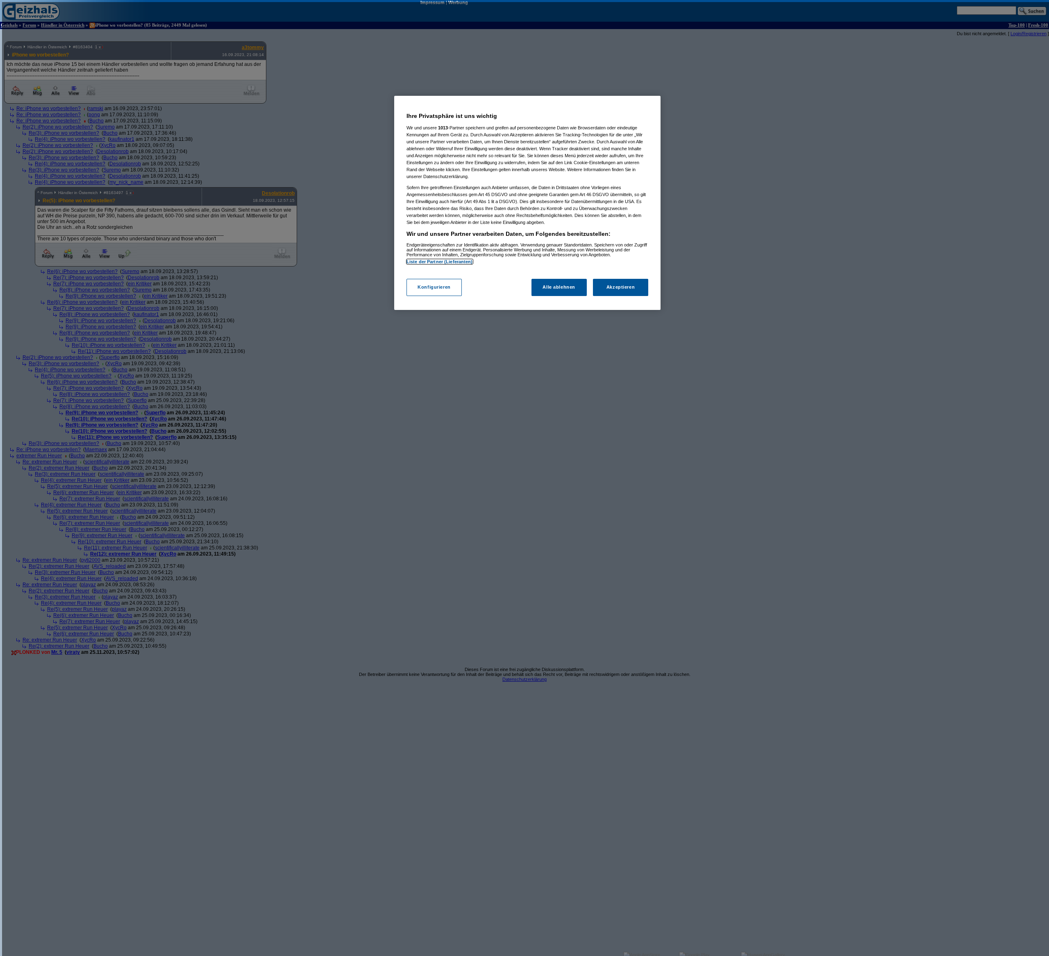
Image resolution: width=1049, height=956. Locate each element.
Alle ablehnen (559, 287)
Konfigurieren (434, 287)
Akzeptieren (620, 287)
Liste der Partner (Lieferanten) (439, 261)
